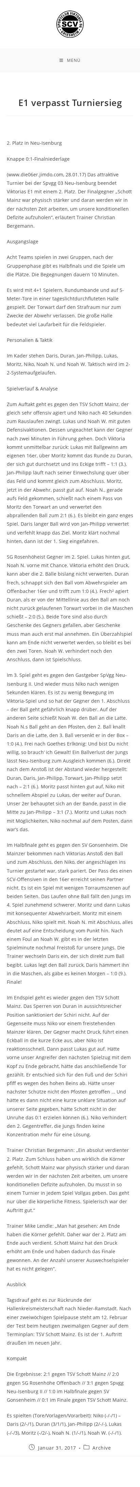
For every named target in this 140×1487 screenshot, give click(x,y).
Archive (101, 1448)
